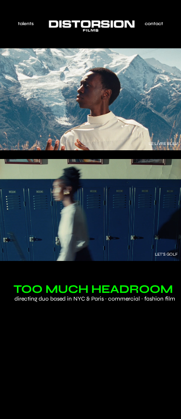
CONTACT (154, 24)
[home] (89, 26)
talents (26, 24)
